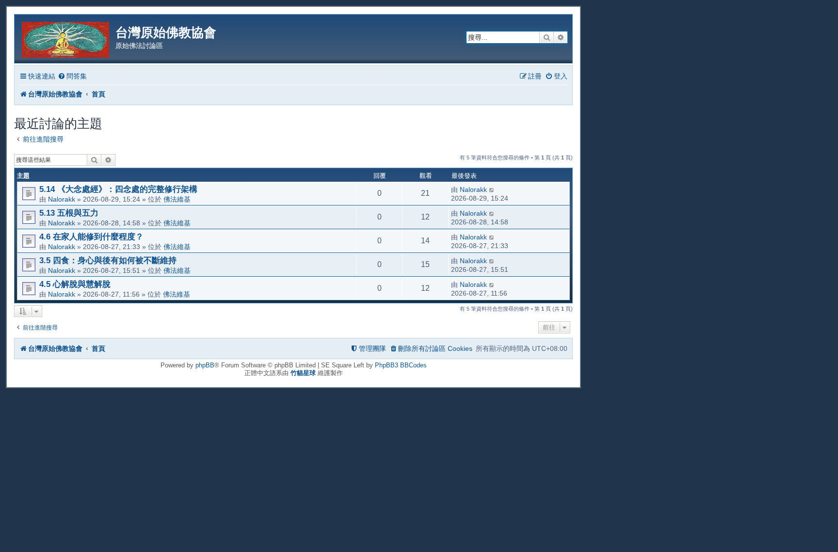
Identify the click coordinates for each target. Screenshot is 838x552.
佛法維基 (177, 199)
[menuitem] (72, 76)
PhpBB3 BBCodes (401, 365)
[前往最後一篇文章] (492, 189)
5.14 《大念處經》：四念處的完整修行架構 (118, 189)
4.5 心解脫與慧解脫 (75, 284)
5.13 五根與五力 (68, 213)
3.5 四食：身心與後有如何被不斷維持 (108, 260)
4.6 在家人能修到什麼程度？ (91, 236)
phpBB (204, 365)
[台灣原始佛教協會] (66, 38)
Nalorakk (61, 199)
